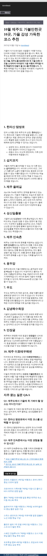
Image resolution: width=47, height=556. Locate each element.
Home (7, 22)
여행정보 (13, 22)
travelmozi (6, 5)
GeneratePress (33, 555)
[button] (2, 15)
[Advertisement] (23, 98)
